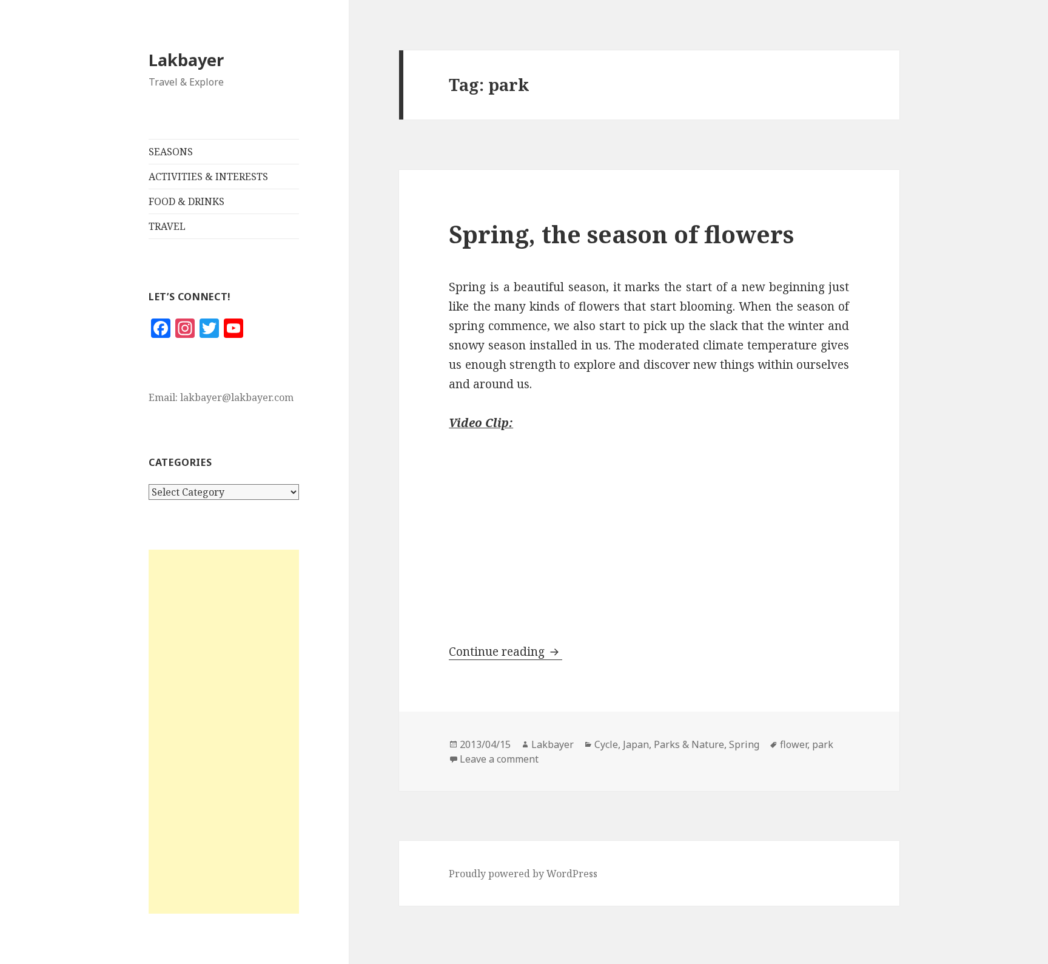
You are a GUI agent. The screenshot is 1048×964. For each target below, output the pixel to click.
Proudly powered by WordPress (523, 873)
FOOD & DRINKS (186, 201)
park (822, 744)
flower (793, 744)
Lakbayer (186, 60)
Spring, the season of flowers (621, 234)
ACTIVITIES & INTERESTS (208, 176)
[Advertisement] (224, 732)
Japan (636, 744)
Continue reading (505, 651)
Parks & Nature (689, 744)
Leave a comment (499, 759)
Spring (744, 744)
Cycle (606, 744)
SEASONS (171, 151)
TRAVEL (167, 226)
